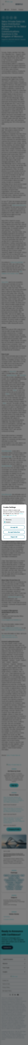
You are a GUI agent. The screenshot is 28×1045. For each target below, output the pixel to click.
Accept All (14, 527)
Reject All (14, 537)
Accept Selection (14, 532)
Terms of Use (12, 515)
